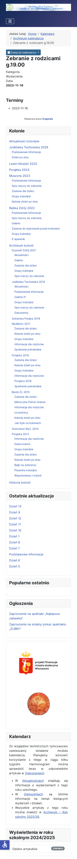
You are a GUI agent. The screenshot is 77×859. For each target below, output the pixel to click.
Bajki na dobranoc (25, 465)
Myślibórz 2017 (21, 323)
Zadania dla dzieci (23, 191)
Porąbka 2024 (19, 170)
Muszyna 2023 (19, 176)
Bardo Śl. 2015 (21, 392)
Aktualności (21, 255)
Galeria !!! (20, 297)
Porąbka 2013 (20, 434)
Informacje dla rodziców (29, 344)
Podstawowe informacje (26, 152)
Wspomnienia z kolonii (27, 475)
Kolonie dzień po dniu (25, 201)
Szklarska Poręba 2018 (26, 318)
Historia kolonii (19, 482)
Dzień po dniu (20, 157)
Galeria (16, 223)
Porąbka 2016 (20, 355)
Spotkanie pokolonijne (27, 349)
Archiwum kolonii (21, 245)
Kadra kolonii (22, 444)
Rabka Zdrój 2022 (22, 208)
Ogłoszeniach (34, 773)
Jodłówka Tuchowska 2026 (28, 147)
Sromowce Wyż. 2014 (25, 428)
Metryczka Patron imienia (29, 402)
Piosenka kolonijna (25, 470)
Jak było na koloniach (27, 423)
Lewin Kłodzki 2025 (23, 164)
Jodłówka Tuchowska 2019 (28, 281)
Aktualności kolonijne (24, 141)
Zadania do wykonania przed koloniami (36, 228)
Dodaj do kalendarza (23, 52)
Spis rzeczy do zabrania (26, 185)
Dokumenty (21, 312)
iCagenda (47, 118)
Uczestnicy (21, 412)
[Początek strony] (70, 852)
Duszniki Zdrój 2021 (24, 250)
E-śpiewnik (18, 239)
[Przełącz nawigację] (10, 21)
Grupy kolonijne (21, 196)
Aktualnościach (33, 780)
